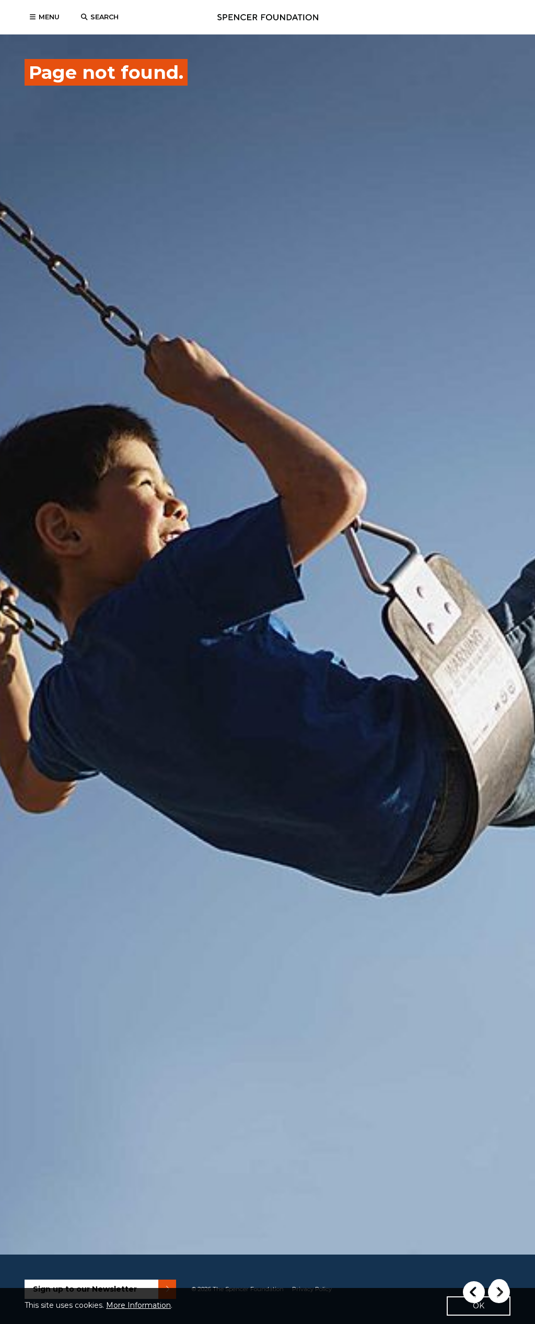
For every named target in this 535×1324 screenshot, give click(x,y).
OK (478, 1305)
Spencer (267, 17)
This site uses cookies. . (98, 1305)
